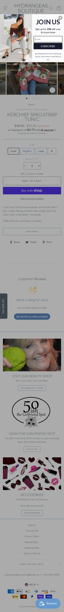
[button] (60, 18)
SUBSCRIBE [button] (48, 46)
